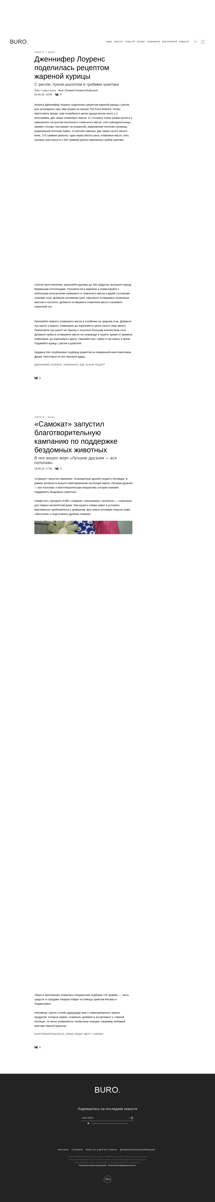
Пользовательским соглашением (92, 1165)
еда (82, 365)
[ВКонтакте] (57, 94)
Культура (130, 42)
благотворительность (49, 1034)
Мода (109, 42)
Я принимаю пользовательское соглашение (109, 1123)
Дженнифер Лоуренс (48, 365)
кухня (90, 365)
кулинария (71, 365)
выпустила (74, 1012)
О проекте (77, 1150)
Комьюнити (153, 42)
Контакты (63, 1150)
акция (78, 1034)
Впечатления (169, 42)
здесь (81, 356)
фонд (69, 1034)
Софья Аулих (48, 90)
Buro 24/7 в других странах (101, 1150)
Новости (184, 42)
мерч (87, 1034)
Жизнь (51, 52)
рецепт (100, 365)
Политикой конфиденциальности (122, 1165)
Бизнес (141, 42)
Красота (118, 42)
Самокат (98, 1034)
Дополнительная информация (137, 1150)
